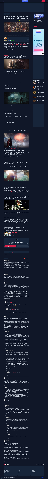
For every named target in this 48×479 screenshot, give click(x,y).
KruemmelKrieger (13, 309)
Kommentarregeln (11, 252)
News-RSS (19, 473)
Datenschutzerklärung (7, 471)
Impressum (5, 469)
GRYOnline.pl (33, 471)
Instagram (19, 470)
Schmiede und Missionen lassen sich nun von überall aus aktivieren (14, 167)
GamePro (33, 469)
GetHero (33, 470)
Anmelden (28, 254)
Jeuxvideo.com (33, 472)
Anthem (9, 38)
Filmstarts (33, 473)
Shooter (8, 39)
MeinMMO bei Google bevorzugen (25, 20)
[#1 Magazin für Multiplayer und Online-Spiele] (5, 1)
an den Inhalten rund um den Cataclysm (15, 148)
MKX (10, 406)
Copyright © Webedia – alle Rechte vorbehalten (9, 477)
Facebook (19, 469)
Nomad (14, 434)
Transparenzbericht (6, 472)
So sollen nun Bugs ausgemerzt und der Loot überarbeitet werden (18, 44)
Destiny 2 (12, 191)
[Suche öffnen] (40, 1)
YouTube (19, 472)
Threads (19, 471)
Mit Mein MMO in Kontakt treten (8, 473)
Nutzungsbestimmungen (7, 470)
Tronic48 (11, 302)
